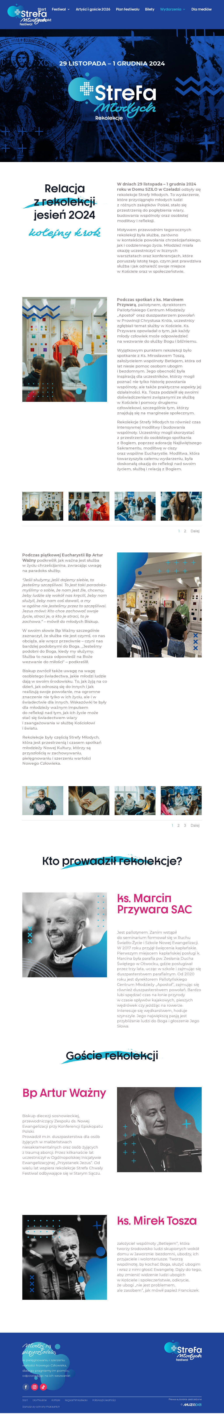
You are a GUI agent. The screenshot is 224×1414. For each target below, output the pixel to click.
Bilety (149, 9)
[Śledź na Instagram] (34, 1387)
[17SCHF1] (88, 814)
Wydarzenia (170, 9)
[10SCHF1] (181, 814)
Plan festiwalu (127, 9)
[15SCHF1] (42, 814)
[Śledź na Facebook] (25, 1387)
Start (42, 9)
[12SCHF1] (88, 520)
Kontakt (44, 20)
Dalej (195, 531)
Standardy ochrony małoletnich (41, 1406)
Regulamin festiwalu (76, 1400)
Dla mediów (201, 9)
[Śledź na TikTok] (43, 1387)
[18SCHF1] (135, 814)
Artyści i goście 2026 (93, 9)
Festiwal (59, 9)
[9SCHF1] (181, 520)
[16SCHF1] (42, 520)
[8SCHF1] (135, 520)
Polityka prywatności (104, 1400)
